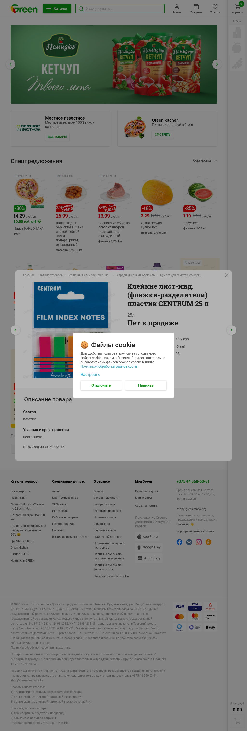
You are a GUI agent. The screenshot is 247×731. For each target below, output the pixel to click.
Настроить (90, 374)
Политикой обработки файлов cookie (109, 366)
